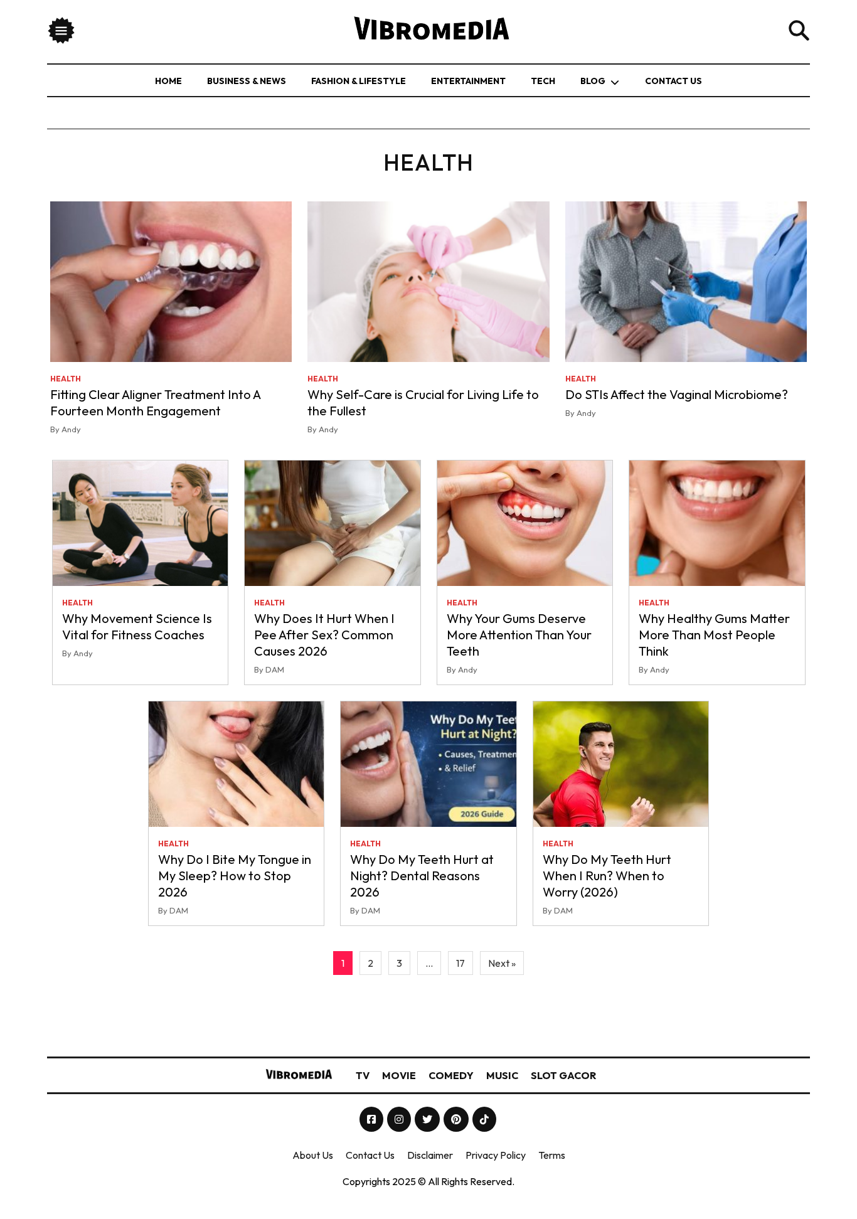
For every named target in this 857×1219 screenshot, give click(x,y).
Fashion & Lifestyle (358, 81)
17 (460, 963)
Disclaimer (430, 1155)
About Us (312, 1155)
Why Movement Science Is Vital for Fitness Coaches (137, 626)
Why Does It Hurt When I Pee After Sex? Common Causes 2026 (324, 634)
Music (502, 1075)
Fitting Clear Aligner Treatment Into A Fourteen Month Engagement (155, 402)
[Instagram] (400, 1119)
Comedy (451, 1075)
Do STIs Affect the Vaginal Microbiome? (676, 394)
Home (168, 81)
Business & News (246, 81)
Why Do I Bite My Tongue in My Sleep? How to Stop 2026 (234, 875)
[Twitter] (428, 1119)
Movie (399, 1075)
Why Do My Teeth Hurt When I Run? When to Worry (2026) (607, 875)
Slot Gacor (563, 1075)
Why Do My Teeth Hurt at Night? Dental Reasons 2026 (422, 875)
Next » (502, 963)
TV (363, 1075)
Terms (551, 1155)
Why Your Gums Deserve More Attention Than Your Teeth (519, 634)
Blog (592, 81)
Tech (543, 81)
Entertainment (468, 81)
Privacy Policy (496, 1155)
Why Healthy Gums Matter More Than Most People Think (714, 634)
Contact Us (673, 81)
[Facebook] (372, 1119)
